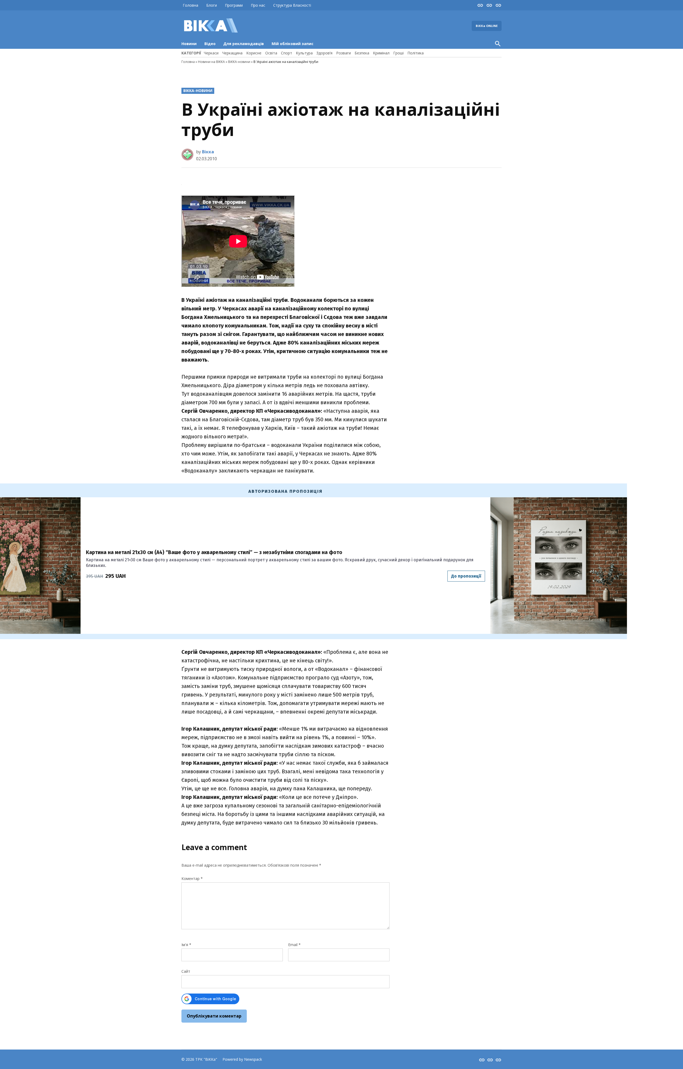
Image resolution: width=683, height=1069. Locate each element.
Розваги (343, 52)
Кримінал (381, 52)
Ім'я (186, 944)
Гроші (398, 52)
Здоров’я (324, 52)
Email (294, 944)
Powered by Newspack (242, 1059)
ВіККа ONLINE (487, 26)
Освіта (271, 52)
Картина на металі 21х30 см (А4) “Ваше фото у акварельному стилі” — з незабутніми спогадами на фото (214, 552)
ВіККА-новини (239, 61)
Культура (304, 52)
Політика (415, 52)
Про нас (258, 5)
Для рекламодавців (243, 43)
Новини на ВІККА (211, 61)
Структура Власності (292, 5)
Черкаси (211, 52)
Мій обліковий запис (292, 43)
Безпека (362, 52)
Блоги (211, 5)
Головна (190, 5)
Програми (234, 5)
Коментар (192, 878)
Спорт (286, 52)
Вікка (208, 152)
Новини (189, 43)
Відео (210, 43)
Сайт (185, 971)
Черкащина (232, 52)
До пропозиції (466, 576)
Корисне (253, 52)
